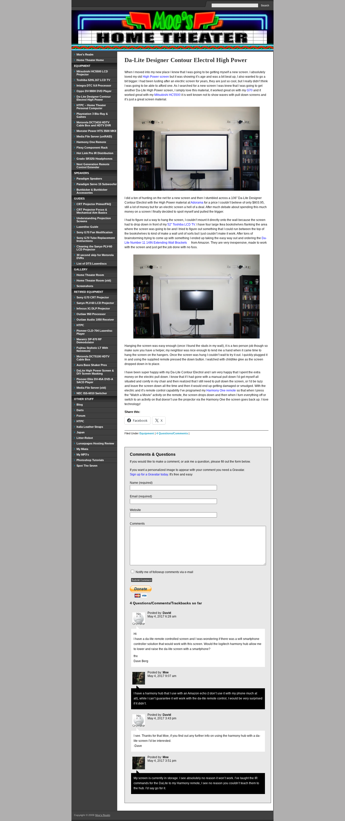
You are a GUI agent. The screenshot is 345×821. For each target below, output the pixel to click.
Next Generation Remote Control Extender (93, 166)
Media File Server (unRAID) (94, 136)
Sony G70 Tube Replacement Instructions (96, 239)
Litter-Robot (85, 437)
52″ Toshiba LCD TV (181, 224)
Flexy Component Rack (92, 147)
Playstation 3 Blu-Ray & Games (92, 115)
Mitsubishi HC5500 (167, 95)
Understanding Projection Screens (94, 220)
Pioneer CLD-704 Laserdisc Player (94, 332)
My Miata (82, 448)
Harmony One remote (221, 390)
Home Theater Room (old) (94, 280)
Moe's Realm (85, 54)
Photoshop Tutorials (90, 460)
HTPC (80, 325)
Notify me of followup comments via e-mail (164, 572)
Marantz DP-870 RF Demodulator (89, 341)
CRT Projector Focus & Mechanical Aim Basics (92, 211)
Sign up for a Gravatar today (149, 474)
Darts (80, 410)
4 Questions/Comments (172, 433)
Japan (81, 432)
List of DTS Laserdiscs (92, 263)
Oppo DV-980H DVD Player (94, 91)
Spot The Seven (87, 465)
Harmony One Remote (91, 142)
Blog (80, 404)
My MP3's (83, 454)
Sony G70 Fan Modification (95, 232)
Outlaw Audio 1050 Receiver (95, 319)
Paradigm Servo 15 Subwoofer (97, 184)
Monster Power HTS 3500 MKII (96, 130)
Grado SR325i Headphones (94, 158)
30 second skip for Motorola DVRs (95, 256)
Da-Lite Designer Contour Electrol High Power (186, 60)
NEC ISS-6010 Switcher (92, 393)
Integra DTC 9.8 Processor (94, 85)
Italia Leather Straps (90, 426)
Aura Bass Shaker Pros (92, 364)
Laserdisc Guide (87, 226)
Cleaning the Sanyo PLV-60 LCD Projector (94, 248)
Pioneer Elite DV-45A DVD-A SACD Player (95, 381)
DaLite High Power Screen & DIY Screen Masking (95, 372)
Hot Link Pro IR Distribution (95, 153)
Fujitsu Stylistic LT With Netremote (92, 349)
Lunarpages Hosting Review (95, 443)
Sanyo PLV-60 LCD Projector (95, 302)
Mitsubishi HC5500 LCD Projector (92, 73)
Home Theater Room (90, 274)
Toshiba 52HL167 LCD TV (93, 79)
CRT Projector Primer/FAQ (94, 204)
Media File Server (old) (91, 387)
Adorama (197, 202)
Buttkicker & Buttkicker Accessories (92, 191)
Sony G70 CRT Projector (93, 297)
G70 (250, 90)
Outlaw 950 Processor (91, 314)
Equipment (146, 433)
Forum (81, 415)
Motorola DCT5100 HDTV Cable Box (93, 358)
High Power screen (156, 76)
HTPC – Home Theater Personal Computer (91, 107)
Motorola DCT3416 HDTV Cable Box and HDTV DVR (94, 124)
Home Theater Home (90, 60)
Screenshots (85, 286)
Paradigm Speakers (89, 178)
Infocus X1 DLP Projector (93, 308)
